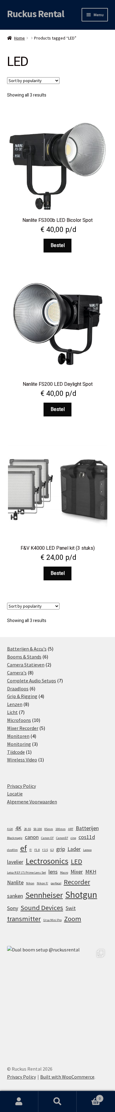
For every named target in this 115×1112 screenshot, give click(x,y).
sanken (15, 896)
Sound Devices (42, 907)
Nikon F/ (42, 883)
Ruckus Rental (35, 14)
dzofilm (12, 850)
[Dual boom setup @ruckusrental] (57, 996)
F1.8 (37, 850)
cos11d (87, 837)
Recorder (77, 882)
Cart (89, 1096)
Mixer (77, 871)
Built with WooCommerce (67, 1077)
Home (19, 38)
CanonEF (62, 838)
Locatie (15, 794)
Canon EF (47, 838)
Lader (74, 849)
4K (18, 828)
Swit (71, 908)
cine (73, 838)
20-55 (27, 829)
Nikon (30, 883)
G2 (52, 850)
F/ (30, 850)
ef (23, 848)
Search (57, 1101)
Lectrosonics (47, 861)
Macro (64, 873)
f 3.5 (45, 850)
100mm (61, 829)
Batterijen (87, 828)
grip (60, 849)
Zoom (72, 918)
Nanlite (15, 882)
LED (76, 861)
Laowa (87, 850)
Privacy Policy (21, 786)
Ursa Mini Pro (52, 920)
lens (53, 871)
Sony (12, 908)
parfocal (56, 883)
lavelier (15, 862)
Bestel (58, 245)
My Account (19, 1101)
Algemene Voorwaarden (32, 802)
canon (32, 837)
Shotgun (81, 894)
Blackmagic (14, 838)
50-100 (37, 829)
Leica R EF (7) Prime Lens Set (26, 873)
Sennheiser (44, 895)
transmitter (24, 918)
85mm (48, 829)
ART (70, 829)
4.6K (10, 829)
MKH (90, 871)
